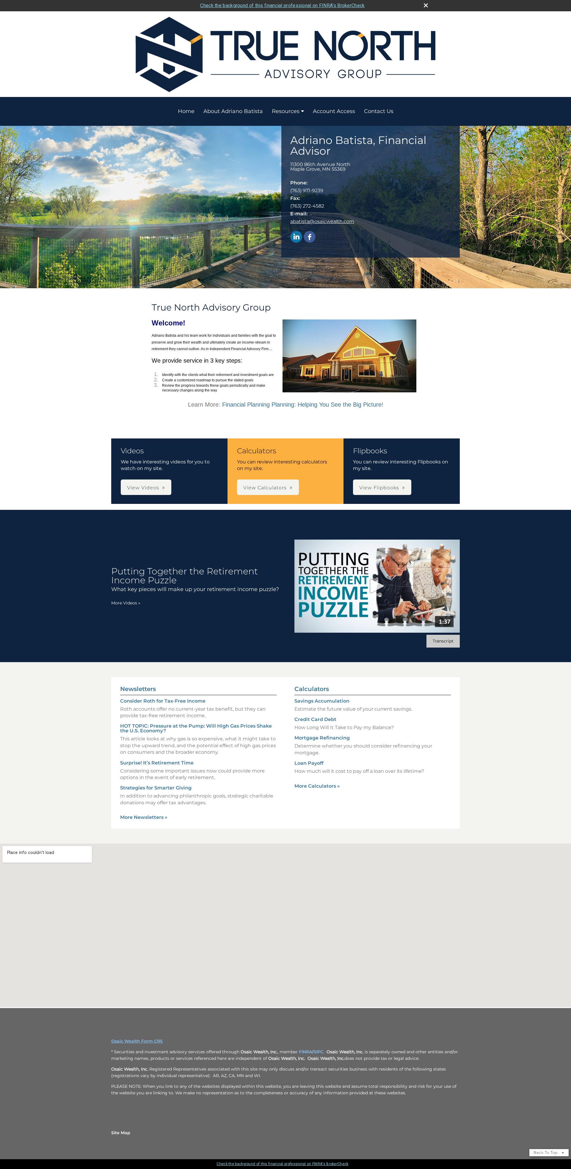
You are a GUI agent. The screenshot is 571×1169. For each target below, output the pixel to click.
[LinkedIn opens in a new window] (296, 237)
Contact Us (378, 111)
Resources (285, 111)
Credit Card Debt (315, 719)
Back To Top (546, 1152)
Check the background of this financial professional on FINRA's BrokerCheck (282, 5)
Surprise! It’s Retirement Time (157, 763)
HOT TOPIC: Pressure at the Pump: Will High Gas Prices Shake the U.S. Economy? (196, 728)
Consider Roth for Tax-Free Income (163, 701)
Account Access (334, 111)
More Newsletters (143, 817)
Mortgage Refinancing (322, 738)
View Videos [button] (143, 488)
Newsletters (138, 688)
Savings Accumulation (321, 701)
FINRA (305, 1051)
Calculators (311, 688)
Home (186, 111)
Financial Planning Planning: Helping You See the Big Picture (302, 404)
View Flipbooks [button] (379, 488)
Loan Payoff (309, 763)
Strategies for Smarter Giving (156, 788)
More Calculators (317, 786)
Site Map (120, 1132)
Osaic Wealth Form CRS (137, 1041)
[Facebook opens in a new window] (310, 237)
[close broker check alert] (425, 5)
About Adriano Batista (233, 111)
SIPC (318, 1051)
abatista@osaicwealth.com (322, 221)
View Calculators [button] (265, 488)
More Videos (125, 603)
